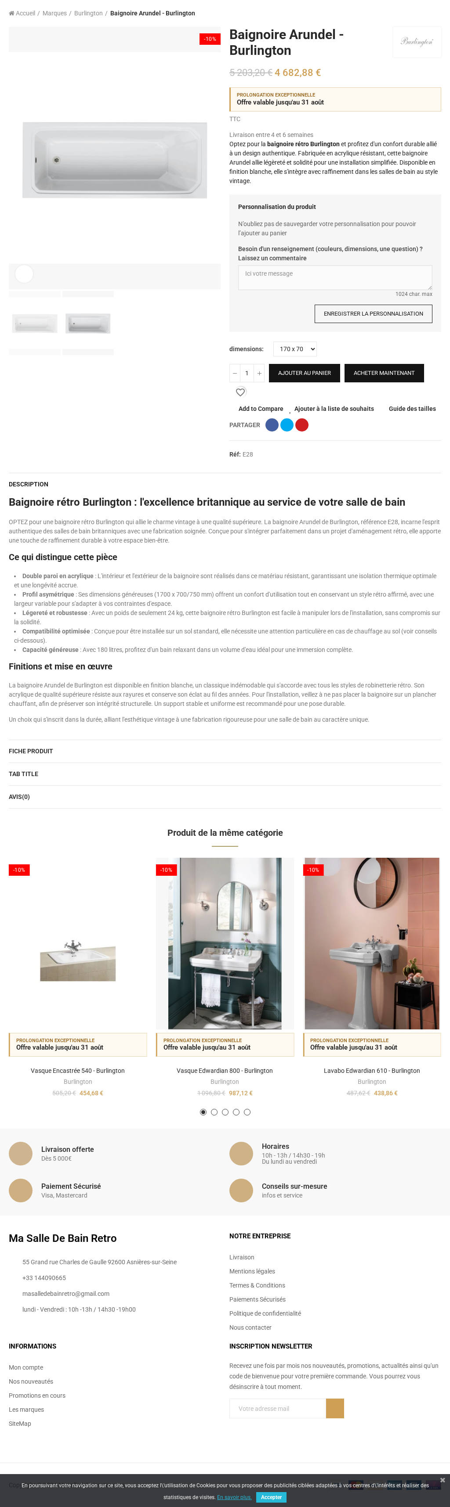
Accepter (271, 1497)
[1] (335, 1408)
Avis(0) (19, 796)
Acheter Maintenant (384, 373)
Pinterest (301, 425)
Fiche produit (31, 751)
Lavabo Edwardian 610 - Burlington (372, 1070)
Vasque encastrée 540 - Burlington (78, 1070)
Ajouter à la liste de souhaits (334, 408)
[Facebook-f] (317, 1432)
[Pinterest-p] (335, 1432)
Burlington (78, 1081)
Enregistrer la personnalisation (373, 313)
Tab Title (23, 773)
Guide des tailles (412, 408)
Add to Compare (261, 408)
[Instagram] (353, 1432)
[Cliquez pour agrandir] (24, 274)
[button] (17, 158)
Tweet (287, 425)
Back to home (423, 13)
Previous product (412, 13)
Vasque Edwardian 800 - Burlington (225, 1070)
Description (28, 484)
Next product (434, 13)
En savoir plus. (234, 1497)
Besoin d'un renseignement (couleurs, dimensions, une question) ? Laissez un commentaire (330, 253)
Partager (272, 425)
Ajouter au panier (304, 373)
